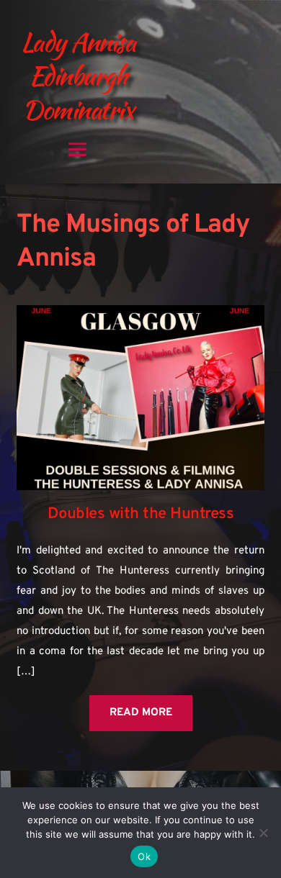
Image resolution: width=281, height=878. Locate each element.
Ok (144, 856)
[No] (263, 832)
